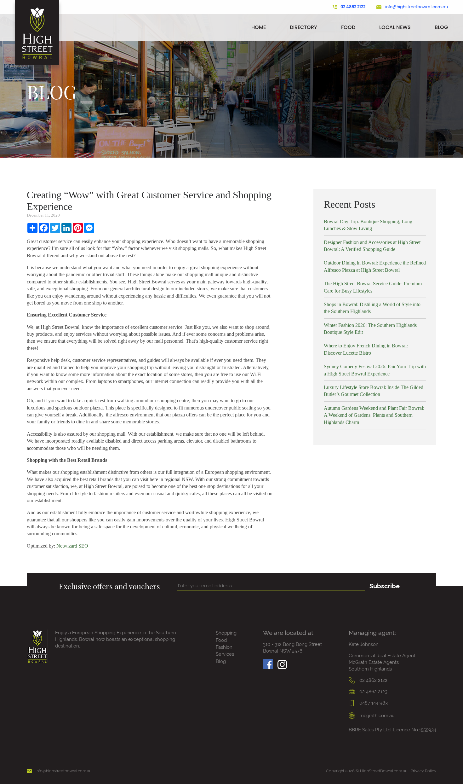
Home (258, 27)
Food (348, 27)
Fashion (224, 647)
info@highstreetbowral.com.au (416, 7)
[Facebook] (268, 662)
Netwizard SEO (72, 546)
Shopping (226, 633)
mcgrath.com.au (376, 715)
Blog (441, 27)
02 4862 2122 (352, 7)
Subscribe (384, 586)
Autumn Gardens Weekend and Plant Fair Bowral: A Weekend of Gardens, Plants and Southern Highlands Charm (374, 415)
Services (225, 654)
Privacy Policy (423, 771)
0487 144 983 (373, 703)
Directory (303, 27)
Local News (395, 27)
